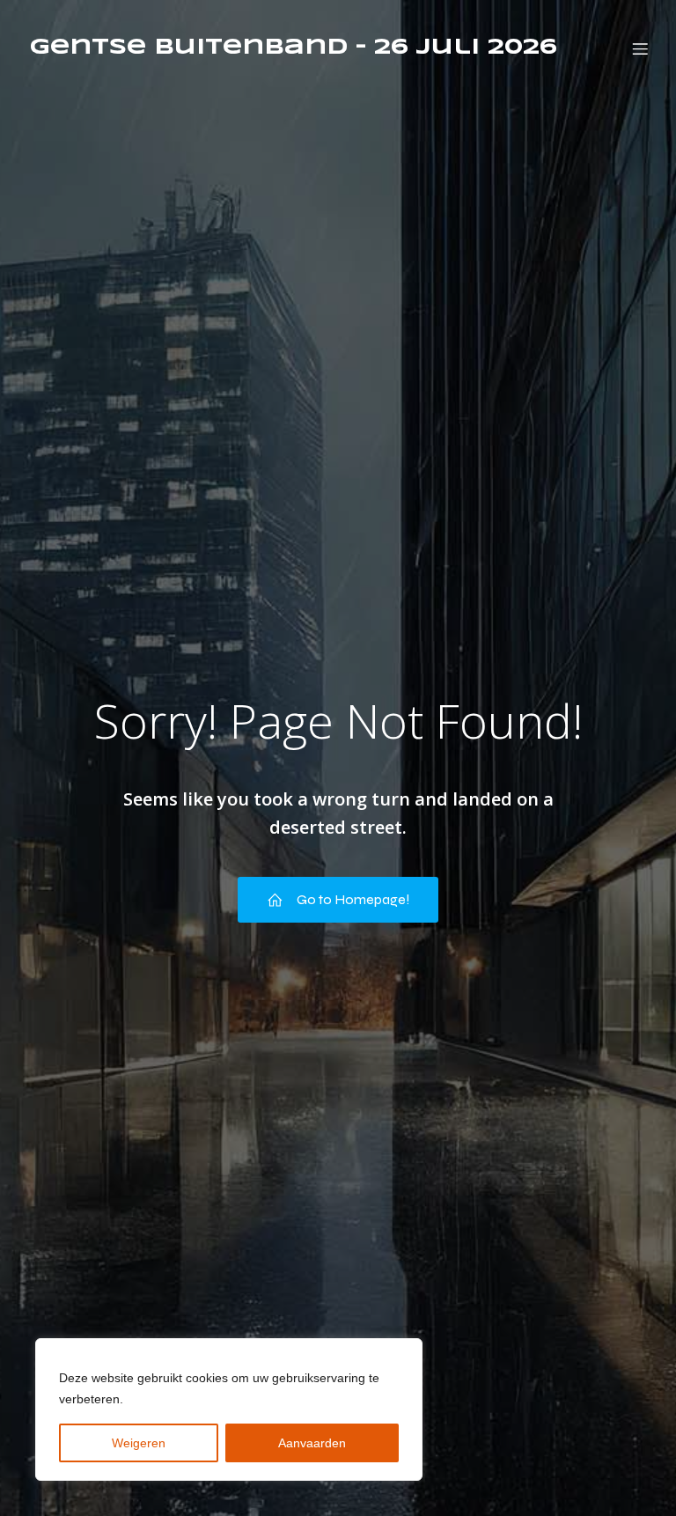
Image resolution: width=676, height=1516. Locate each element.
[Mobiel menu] (640, 48)
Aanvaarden (312, 1443)
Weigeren (138, 1443)
